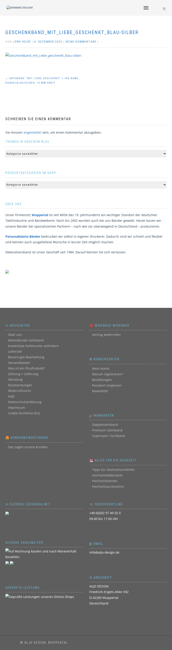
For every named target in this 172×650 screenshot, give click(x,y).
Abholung (15, 379)
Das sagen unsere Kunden (28, 447)
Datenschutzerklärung (24, 402)
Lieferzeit (15, 351)
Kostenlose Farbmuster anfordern (33, 346)
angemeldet (32, 132)
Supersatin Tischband (108, 436)
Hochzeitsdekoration (107, 475)
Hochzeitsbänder (105, 481)
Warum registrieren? (107, 374)
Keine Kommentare (81, 41)
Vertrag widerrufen (106, 335)
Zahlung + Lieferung (23, 374)
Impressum (16, 407)
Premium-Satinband (107, 430)
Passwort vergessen (107, 385)
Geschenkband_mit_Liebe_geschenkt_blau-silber (71, 32)
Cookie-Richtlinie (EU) (24, 413)
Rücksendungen (20, 385)
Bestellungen (102, 380)
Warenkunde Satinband (26, 340)
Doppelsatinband (105, 424)
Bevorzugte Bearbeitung (26, 357)
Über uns (15, 335)
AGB (11, 396)
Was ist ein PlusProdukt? (26, 368)
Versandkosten (19, 363)
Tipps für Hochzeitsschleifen (113, 469)
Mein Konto (100, 368)
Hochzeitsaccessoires (108, 486)
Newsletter (100, 391)
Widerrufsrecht (19, 391)
